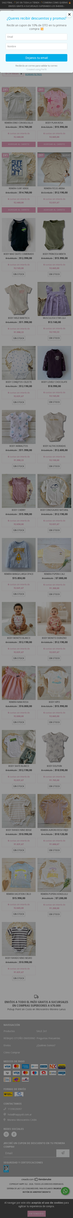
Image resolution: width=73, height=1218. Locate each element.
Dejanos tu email (36, 58)
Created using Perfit (37, 69)
